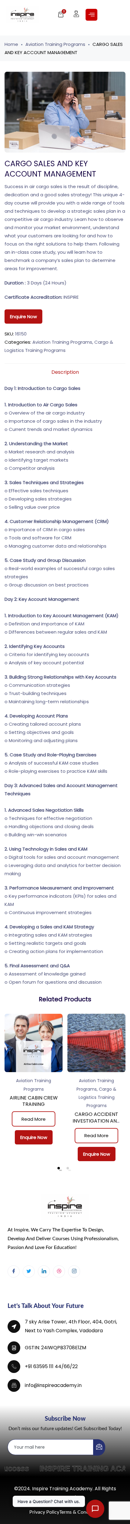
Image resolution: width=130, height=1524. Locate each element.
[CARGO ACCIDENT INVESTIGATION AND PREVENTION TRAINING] (96, 1043)
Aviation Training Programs (55, 44)
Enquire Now (23, 316)
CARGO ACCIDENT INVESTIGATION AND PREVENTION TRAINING (96, 1124)
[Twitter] (29, 1271)
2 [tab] (68, 1168)
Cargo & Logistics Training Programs (98, 1097)
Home (11, 44)
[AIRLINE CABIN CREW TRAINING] (34, 1043)
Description (65, 372)
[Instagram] (74, 1271)
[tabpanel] (33, 1081)
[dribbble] (59, 1271)
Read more (33, 1119)
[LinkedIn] (44, 1271)
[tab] (65, 372)
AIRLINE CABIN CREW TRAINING (34, 1101)
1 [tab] (58, 1168)
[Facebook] (14, 1271)
